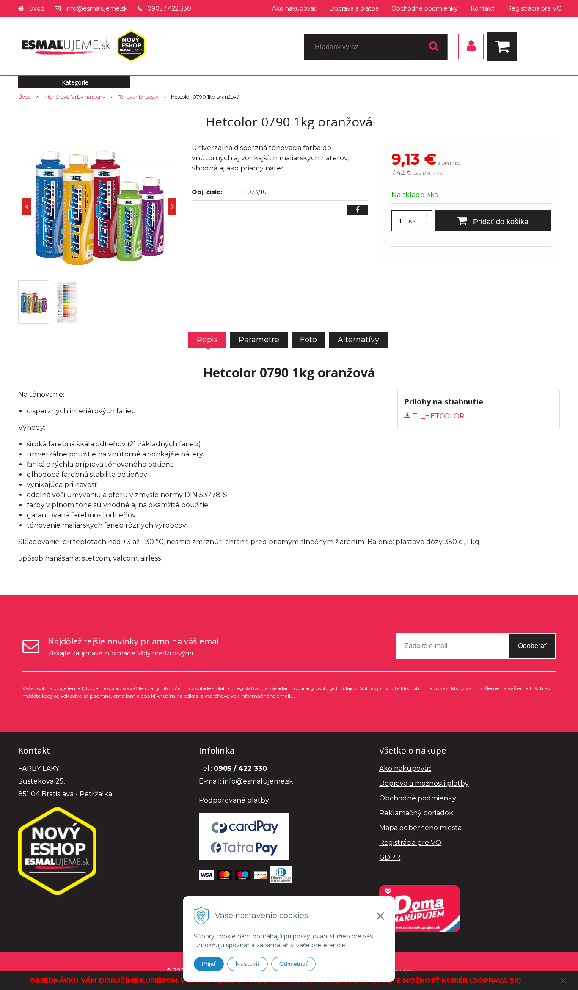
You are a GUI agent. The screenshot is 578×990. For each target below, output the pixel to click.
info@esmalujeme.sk (96, 8)
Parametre (259, 339)
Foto (308, 339)
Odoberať (532, 645)
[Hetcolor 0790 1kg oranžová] (99, 206)
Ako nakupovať (294, 8)
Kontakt (482, 8)
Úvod (36, 8)
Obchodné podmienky (424, 8)
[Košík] (504, 46)
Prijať (209, 963)
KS (412, 221)
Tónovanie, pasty (138, 97)
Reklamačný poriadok (416, 813)
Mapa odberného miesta (420, 828)
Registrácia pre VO (534, 8)
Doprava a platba (354, 8)
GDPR (389, 857)
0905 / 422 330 (169, 8)
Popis (207, 339)
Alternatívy (358, 339)
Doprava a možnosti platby (424, 783)
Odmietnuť (293, 963)
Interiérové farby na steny (74, 97)
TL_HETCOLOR (439, 416)
